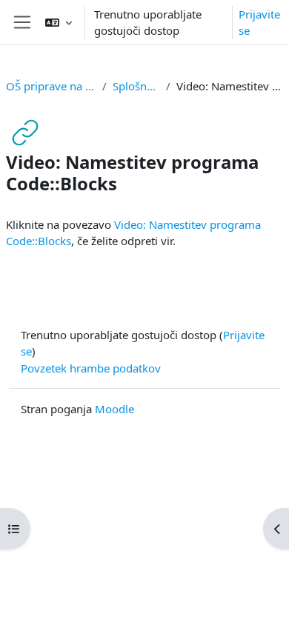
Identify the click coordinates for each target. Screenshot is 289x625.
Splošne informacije (136, 85)
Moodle (114, 408)
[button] (59, 22)
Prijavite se (259, 23)
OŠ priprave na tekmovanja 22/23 (51, 85)
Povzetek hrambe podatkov (91, 368)
